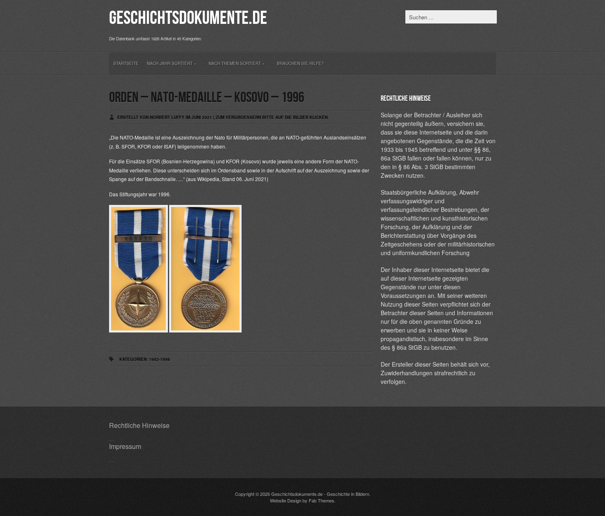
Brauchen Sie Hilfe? (300, 63)
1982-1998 (159, 359)
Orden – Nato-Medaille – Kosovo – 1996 (206, 98)
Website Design (285, 500)
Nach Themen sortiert (237, 63)
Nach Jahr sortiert (171, 63)
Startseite (126, 63)
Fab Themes (321, 500)
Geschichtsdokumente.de (188, 18)
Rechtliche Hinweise (139, 425)
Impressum (125, 446)
